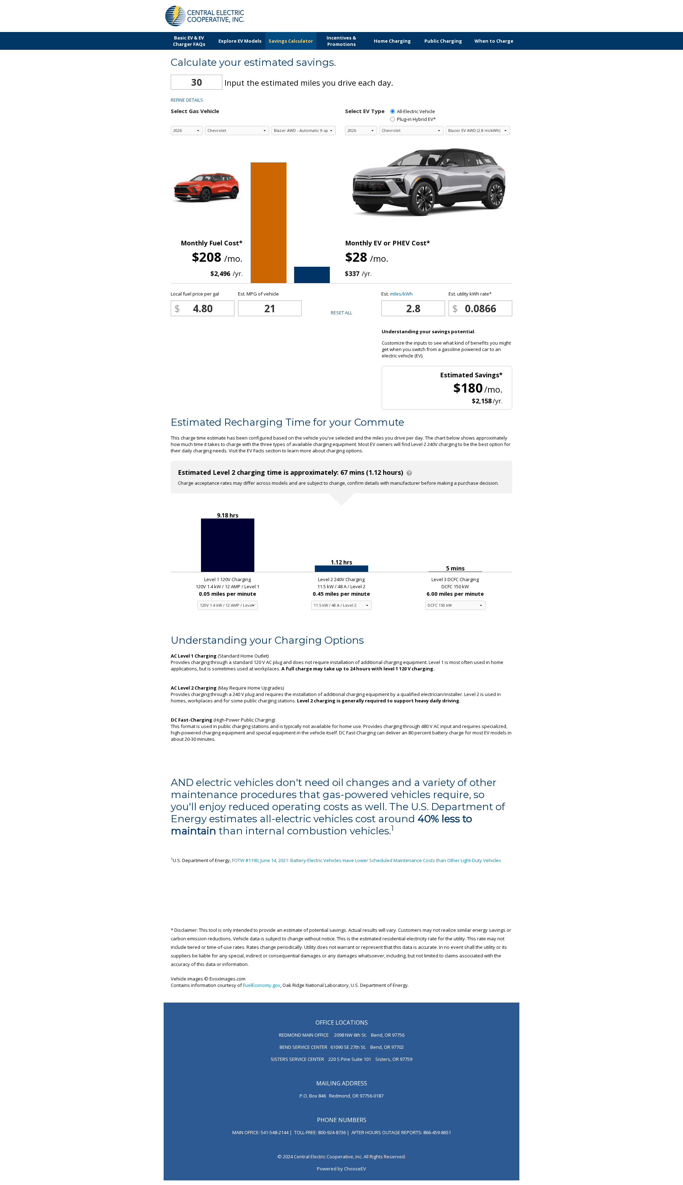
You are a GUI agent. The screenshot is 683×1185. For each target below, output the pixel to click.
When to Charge (494, 41)
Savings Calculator (291, 41)
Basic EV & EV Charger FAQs (189, 40)
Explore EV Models (239, 41)
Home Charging (392, 41)
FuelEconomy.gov (261, 985)
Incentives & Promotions (341, 40)
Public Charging (443, 41)
